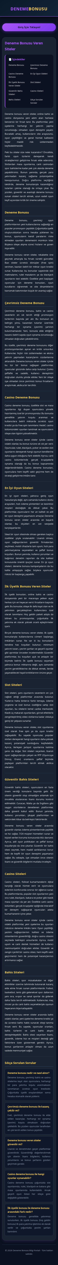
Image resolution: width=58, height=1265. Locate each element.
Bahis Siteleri (15, 99)
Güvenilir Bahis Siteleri (16, 92)
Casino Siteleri (36, 90)
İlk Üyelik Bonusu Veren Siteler (17, 84)
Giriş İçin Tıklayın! (29, 27)
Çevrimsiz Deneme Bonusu (39, 67)
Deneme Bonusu (16, 65)
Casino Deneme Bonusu (16, 75)
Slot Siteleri (35, 82)
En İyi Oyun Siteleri (39, 73)
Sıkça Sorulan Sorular (36, 101)
